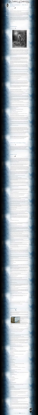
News (6, 12)
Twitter (8, 15)
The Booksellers (13, 26)
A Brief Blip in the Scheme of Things (18, 142)
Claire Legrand (25, 156)
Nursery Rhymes (13, 308)
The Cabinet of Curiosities (19, 2)
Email (7, 15)
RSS (6, 15)
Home (7, 14)
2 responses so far (12, 305)
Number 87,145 (13, 154)
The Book (7, 11)
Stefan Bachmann (25, 28)
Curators (7, 10)
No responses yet (12, 23)
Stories (7, 8)
